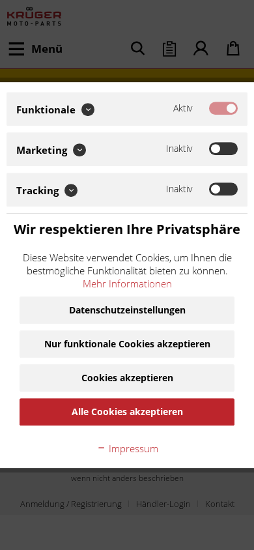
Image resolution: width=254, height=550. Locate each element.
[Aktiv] (223, 108)
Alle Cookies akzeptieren (127, 411)
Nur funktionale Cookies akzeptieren (127, 344)
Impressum (132, 448)
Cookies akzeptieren (127, 377)
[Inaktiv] (223, 148)
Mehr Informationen (127, 283)
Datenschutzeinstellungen (127, 310)
